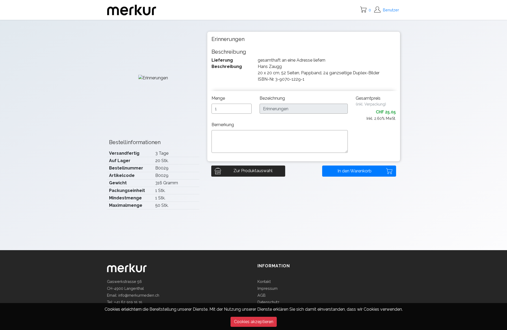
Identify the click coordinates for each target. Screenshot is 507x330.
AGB (261, 295)
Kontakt (264, 281)
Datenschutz (268, 302)
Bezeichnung (273, 98)
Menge (219, 98)
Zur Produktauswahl (253, 170)
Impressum (267, 288)
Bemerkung (223, 124)
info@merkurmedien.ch (138, 295)
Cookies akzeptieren (253, 321)
